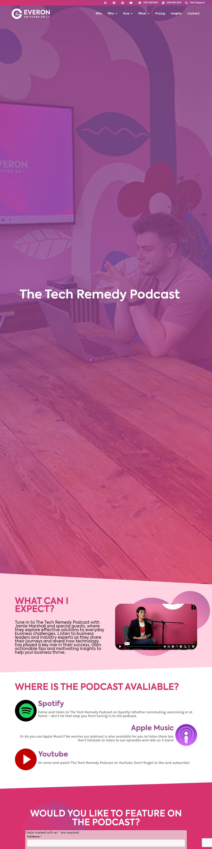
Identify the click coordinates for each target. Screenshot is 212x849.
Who (111, 13)
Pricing (160, 13)
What (142, 13)
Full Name (34, 836)
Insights (176, 13)
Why (99, 13)
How (126, 13)
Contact (193, 13)
